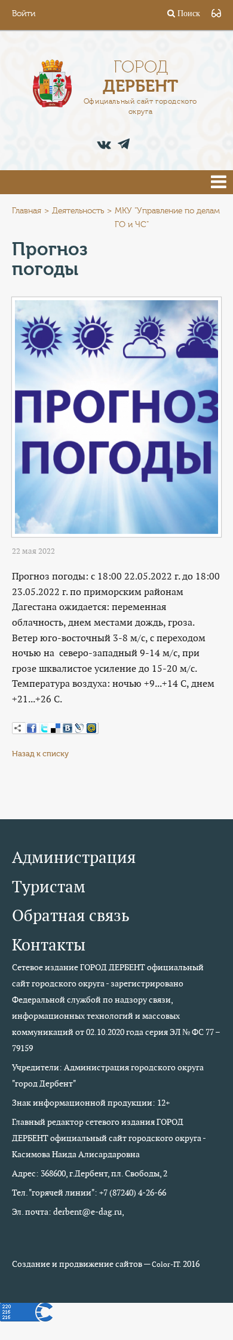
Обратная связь (71, 915)
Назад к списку (40, 753)
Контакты (48, 944)
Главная (26, 211)
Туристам (48, 886)
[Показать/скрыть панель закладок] (18, 728)
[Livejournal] (79, 728)
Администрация (74, 857)
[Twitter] (43, 728)
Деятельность (78, 211)
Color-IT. (166, 1264)
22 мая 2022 (33, 551)
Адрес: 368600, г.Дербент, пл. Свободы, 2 (89, 1173)
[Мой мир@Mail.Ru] (91, 728)
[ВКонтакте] (67, 728)
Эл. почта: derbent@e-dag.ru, (68, 1211)
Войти (23, 14)
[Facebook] (31, 728)
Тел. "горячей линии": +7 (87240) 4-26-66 (89, 1192)
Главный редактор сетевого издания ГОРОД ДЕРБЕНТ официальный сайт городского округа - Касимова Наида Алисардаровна (109, 1138)
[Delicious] (55, 728)
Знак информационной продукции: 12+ (91, 1102)
